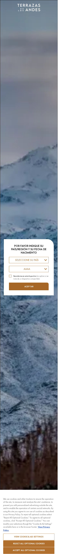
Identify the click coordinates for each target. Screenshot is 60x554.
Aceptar (28, 286)
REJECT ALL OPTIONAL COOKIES (28, 543)
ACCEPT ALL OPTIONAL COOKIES (29, 550)
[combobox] (29, 260)
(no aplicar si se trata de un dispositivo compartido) (30, 277)
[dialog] (29, 277)
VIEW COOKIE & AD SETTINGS (28, 536)
